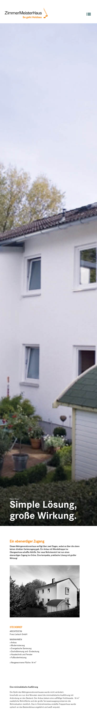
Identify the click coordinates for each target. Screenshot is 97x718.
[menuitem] (88, 13)
